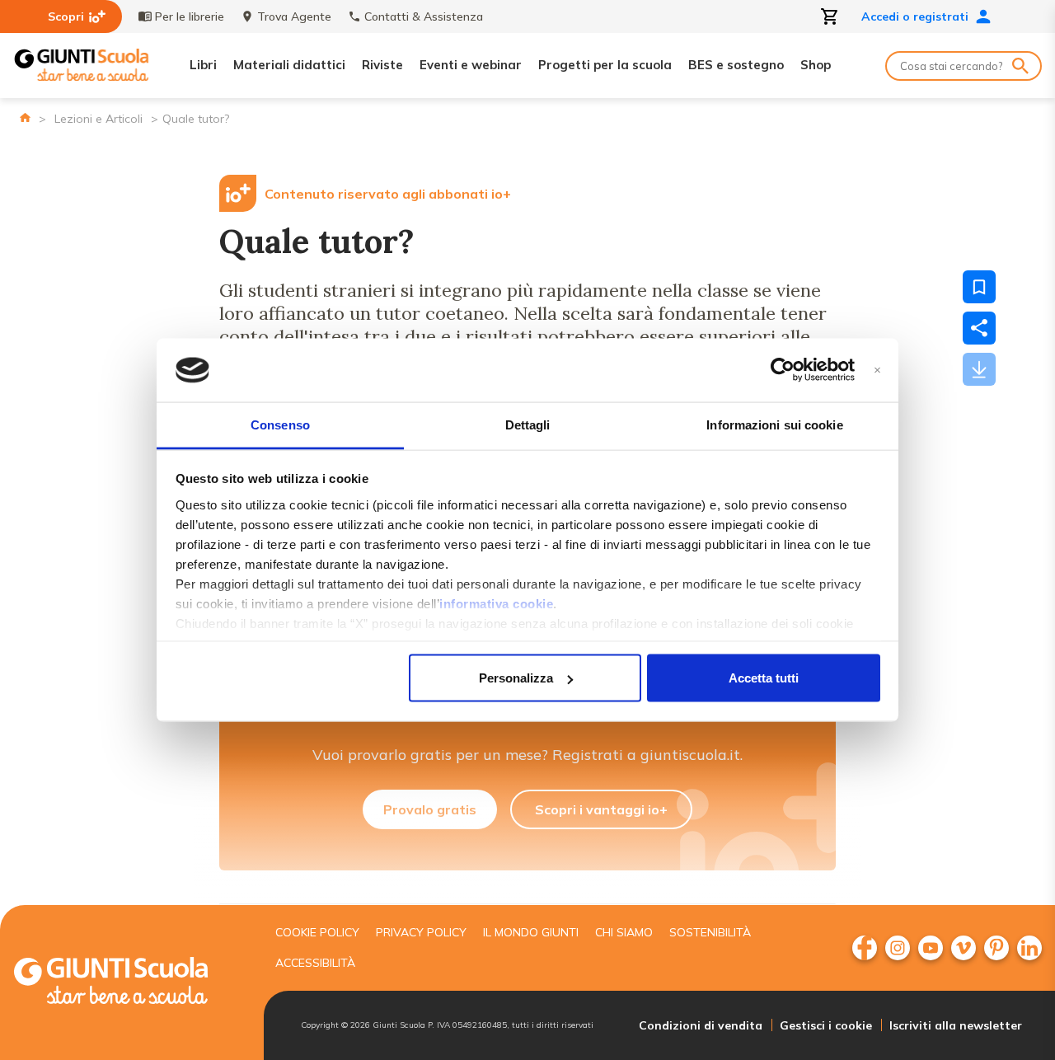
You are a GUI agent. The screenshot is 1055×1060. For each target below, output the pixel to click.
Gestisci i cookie (826, 1025)
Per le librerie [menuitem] (189, 16)
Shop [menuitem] (815, 65)
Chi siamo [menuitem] (624, 932)
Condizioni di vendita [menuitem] (700, 1025)
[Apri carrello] (830, 16)
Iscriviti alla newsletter (955, 1025)
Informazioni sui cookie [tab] (774, 424)
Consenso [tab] (280, 424)
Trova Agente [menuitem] (294, 16)
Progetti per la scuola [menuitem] (605, 65)
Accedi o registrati (914, 16)
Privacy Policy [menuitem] (421, 932)
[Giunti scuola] (127, 983)
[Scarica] (979, 369)
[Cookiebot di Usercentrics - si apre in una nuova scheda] (782, 370)
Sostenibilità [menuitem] (710, 932)
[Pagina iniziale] (25, 117)
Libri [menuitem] (203, 65)
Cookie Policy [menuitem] (317, 932)
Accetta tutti (764, 678)
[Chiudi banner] (877, 370)
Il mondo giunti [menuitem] (531, 932)
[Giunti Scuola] (81, 65)
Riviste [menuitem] (382, 65)
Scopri (66, 16)
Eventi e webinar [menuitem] (471, 65)
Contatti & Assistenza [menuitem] (423, 16)
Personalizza (516, 678)
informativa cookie (496, 603)
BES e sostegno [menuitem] (736, 65)
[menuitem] (864, 948)
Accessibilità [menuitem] (315, 962)
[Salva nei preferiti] (979, 286)
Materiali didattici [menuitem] (289, 65)
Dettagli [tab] (528, 424)
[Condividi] (979, 328)
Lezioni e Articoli (98, 118)
